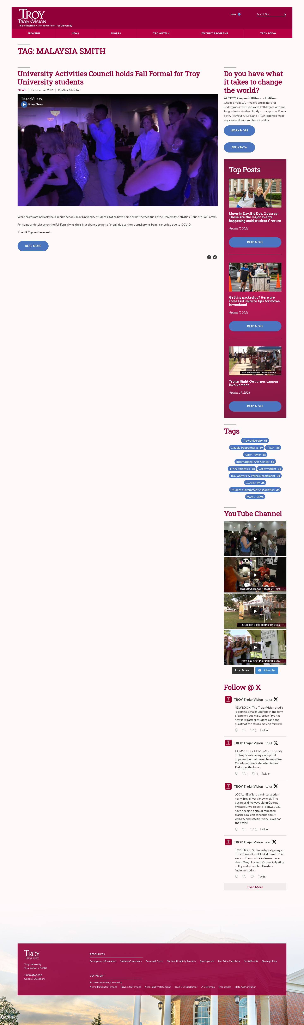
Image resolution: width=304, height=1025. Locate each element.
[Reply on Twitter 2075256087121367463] (237, 877)
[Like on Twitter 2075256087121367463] (253, 877)
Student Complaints (131, 961)
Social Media (251, 961)
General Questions (34, 978)
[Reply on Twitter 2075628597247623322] (237, 774)
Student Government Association (255, 489)
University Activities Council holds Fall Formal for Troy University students (109, 77)
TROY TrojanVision (248, 699)
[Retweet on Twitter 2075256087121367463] (245, 877)
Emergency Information (103, 961)
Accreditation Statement (103, 986)
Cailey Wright (270, 468)
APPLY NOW (239, 147)
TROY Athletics (242, 468)
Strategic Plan (269, 961)
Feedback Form (154, 961)
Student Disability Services (181, 961)
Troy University (255, 440)
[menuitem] (236, 14)
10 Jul (268, 743)
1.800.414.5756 (33, 975)
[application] (118, 150)
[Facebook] (209, 257)
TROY (273, 447)
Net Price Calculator (229, 961)
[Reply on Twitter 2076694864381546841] (237, 730)
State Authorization (245, 986)
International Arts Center (255, 461)
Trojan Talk (161, 33)
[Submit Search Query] (284, 13)
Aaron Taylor (255, 454)
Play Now (35, 104)
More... (255, 497)
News (75, 33)
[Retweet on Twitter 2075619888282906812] (245, 829)
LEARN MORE (239, 130)
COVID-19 (255, 482)
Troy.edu (34, 33)
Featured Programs (214, 33)
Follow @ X (242, 687)
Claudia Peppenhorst (247, 447)
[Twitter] (215, 257)
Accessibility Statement (158, 986)
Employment (207, 961)
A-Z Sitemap (208, 986)
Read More (33, 246)
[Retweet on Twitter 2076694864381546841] (245, 730)
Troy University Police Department (255, 475)
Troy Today (268, 33)
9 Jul (267, 842)
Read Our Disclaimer (186, 986)
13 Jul (268, 699)
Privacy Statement (131, 986)
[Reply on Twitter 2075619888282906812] (237, 829)
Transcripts (225, 986)
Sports (116, 33)
